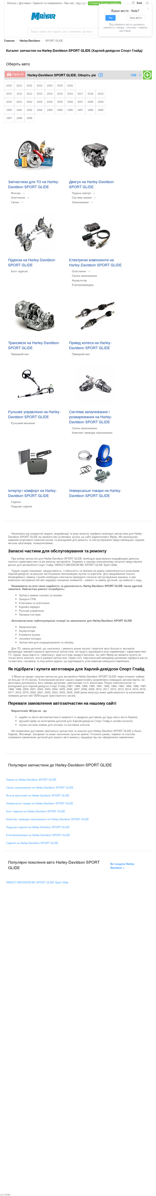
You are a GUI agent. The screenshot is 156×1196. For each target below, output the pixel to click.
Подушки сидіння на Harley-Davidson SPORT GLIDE (38, 827)
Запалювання (80, 202)
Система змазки (82, 197)
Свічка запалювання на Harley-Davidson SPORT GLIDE (40, 787)
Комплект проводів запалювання (92, 432)
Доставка (25, 3)
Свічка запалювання (84, 276)
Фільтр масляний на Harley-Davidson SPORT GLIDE (37, 795)
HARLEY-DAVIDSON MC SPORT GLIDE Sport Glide (37, 882)
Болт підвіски (19, 271)
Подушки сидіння (21, 506)
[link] (9, 40)
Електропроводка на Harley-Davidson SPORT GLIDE (38, 835)
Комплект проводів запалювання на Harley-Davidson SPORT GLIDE (47, 819)
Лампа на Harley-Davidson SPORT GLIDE (31, 779)
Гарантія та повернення (47, 3)
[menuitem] (137, 3)
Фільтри (16, 193)
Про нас (69, 3)
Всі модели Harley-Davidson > (122, 866)
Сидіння (16, 502)
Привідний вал (20, 354)
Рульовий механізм (23, 423)
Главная (9, 40)
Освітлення (18, 197)
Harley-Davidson (30, 40)
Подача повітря (81, 193)
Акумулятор (79, 280)
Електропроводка (82, 285)
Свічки (15, 202)
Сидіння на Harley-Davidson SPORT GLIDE (32, 843)
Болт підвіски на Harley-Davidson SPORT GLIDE (35, 811)
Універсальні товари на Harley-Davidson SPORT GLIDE (39, 803)
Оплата (12, 3)
